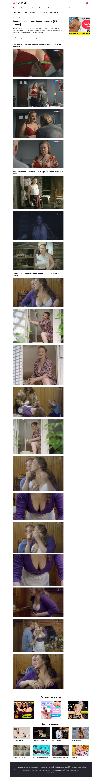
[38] (80, 755)
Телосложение (52, 8)
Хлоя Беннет (76, 740)
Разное (32, 12)
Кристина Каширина (40, 740)
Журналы (71, 8)
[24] (80, 737)
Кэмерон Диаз (18, 740)
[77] (21, 737)
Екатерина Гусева (19, 757)
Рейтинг (41, 8)
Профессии (24, 8)
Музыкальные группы (20, 12)
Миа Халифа (56, 740)
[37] (60, 737)
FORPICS (21, 2)
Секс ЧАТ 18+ (44, 12)
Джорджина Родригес (40, 757)
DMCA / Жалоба (51, 772)
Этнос (33, 8)
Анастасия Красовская (60, 757)
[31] (41, 737)
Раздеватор (54, 12)
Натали (74, 757)
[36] (41, 755)
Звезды (15, 8)
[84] (60, 755)
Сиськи (62, 8)
